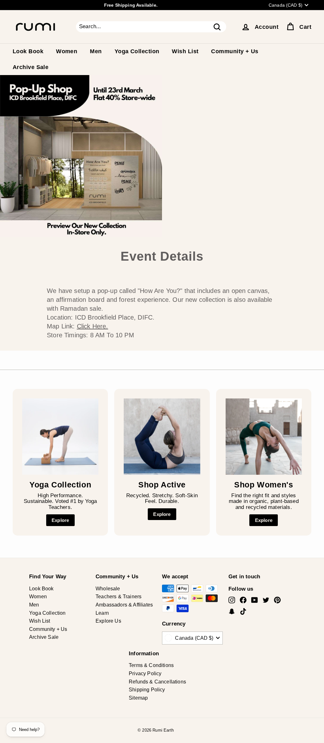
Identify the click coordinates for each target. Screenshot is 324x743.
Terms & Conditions (151, 665)
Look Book (28, 51)
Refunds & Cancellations (157, 681)
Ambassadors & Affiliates (124, 604)
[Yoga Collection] (60, 436)
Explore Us (108, 621)
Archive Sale (30, 67)
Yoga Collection (137, 51)
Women (66, 51)
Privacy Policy (145, 673)
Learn (102, 613)
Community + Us (234, 51)
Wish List (185, 51)
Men (96, 51)
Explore (60, 520)
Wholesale (108, 588)
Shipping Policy (147, 689)
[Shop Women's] (264, 436)
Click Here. (92, 326)
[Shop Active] (162, 436)
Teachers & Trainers (118, 596)
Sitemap (138, 698)
